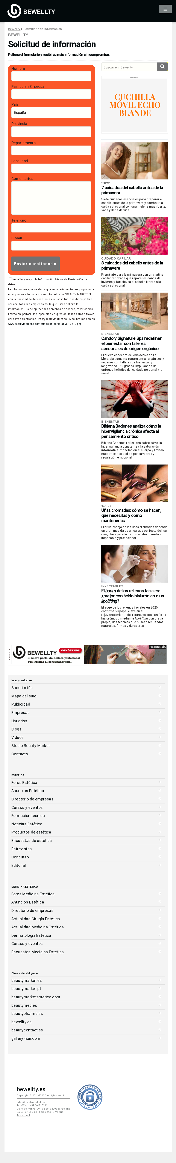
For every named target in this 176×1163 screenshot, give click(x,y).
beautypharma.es (27, 1013)
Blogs (16, 729)
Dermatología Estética (31, 935)
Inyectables (112, 586)
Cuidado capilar (116, 258)
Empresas (20, 712)
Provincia (19, 123)
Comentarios (22, 178)
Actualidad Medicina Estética (37, 927)
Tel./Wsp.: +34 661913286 (32, 1105)
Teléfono (18, 220)
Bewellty (14, 29)
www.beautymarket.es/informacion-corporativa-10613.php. (45, 323)
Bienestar (110, 334)
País (15, 104)
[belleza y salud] (31, 15)
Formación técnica (28, 815)
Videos (17, 737)
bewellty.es (21, 1022)
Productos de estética (31, 832)
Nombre (18, 68)
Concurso (20, 857)
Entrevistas (21, 849)
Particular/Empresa (27, 86)
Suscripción (22, 687)
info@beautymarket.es (31, 1102)
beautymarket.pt (26, 988)
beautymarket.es (26, 980)
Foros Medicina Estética (33, 894)
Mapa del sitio (23, 696)
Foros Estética (24, 782)
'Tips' (105, 183)
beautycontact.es (27, 1030)
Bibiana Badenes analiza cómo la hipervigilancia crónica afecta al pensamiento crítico (131, 431)
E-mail (16, 238)
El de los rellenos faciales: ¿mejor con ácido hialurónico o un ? (132, 596)
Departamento (23, 143)
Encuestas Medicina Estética (37, 952)
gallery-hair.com (25, 1038)
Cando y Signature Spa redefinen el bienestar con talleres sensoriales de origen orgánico (131, 343)
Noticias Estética (26, 824)
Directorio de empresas (32, 799)
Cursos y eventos (27, 807)
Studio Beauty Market (30, 745)
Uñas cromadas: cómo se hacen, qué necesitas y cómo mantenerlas (131, 515)
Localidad (19, 161)
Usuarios (19, 721)
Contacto (19, 754)
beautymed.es (24, 1005)
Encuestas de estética (31, 840)
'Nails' (106, 505)
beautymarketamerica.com (35, 997)
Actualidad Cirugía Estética (35, 919)
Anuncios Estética (27, 790)
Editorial (18, 865)
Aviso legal (23, 1115)
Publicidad (20, 704)
